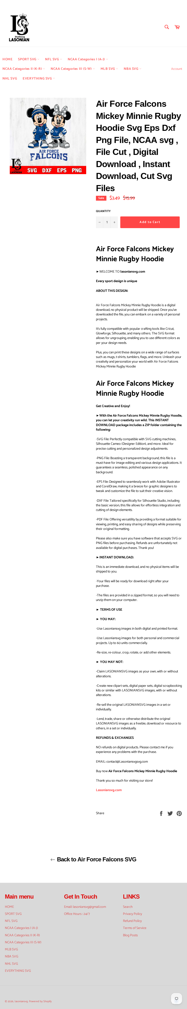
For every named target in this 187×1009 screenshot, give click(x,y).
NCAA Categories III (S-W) (72, 69)
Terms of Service (134, 928)
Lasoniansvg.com (109, 790)
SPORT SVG (27, 59)
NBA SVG (131, 69)
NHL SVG (9, 78)
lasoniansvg (21, 1001)
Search (128, 907)
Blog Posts (130, 935)
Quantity (103, 211)
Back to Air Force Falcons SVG (95, 859)
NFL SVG (52, 59)
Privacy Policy (132, 914)
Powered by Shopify (40, 1001)
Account (176, 68)
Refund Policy (132, 921)
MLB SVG (108, 69)
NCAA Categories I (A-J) (87, 59)
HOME (7, 59)
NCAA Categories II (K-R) (22, 69)
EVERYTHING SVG (38, 78)
